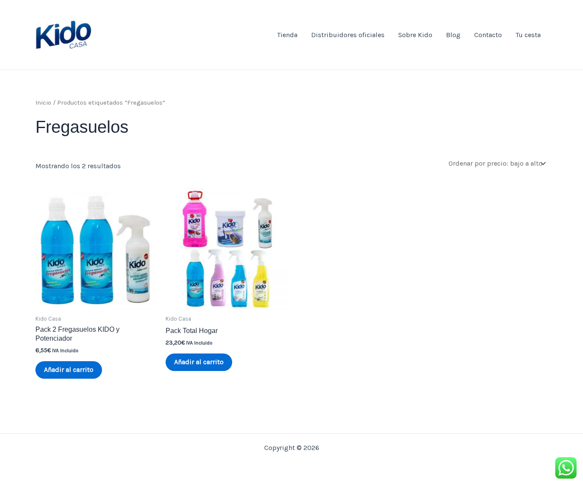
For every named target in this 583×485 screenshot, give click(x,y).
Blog (453, 35)
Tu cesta (528, 35)
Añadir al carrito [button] (68, 369)
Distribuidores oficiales (348, 35)
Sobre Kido (415, 35)
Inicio (43, 102)
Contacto (488, 35)
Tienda (287, 35)
